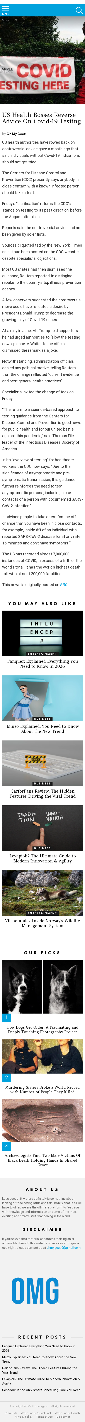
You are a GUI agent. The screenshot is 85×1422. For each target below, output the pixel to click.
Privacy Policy (23, 1417)
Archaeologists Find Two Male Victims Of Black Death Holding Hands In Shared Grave (42, 1160)
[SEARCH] (79, 10)
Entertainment (42, 654)
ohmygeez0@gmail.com (64, 1247)
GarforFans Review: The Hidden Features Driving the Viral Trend (42, 793)
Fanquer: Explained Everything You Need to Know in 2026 (42, 664)
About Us (11, 1413)
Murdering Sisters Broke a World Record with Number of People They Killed (42, 1089)
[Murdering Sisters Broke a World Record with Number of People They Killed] (42, 1056)
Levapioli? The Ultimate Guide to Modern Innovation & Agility (42, 858)
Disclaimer (63, 1417)
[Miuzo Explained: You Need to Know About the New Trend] (42, 698)
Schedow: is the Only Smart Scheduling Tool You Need (41, 1390)
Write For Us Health (67, 1413)
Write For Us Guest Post (36, 1413)
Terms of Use (44, 1417)
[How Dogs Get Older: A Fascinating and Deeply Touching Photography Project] (42, 987)
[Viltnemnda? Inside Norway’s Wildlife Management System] (42, 893)
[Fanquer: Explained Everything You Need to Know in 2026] (42, 633)
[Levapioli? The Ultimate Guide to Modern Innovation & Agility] (42, 828)
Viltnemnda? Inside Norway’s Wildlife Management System (42, 923)
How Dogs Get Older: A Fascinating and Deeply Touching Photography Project (42, 1029)
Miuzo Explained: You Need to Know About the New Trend (43, 729)
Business (42, 719)
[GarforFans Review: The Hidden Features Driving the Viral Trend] (42, 763)
